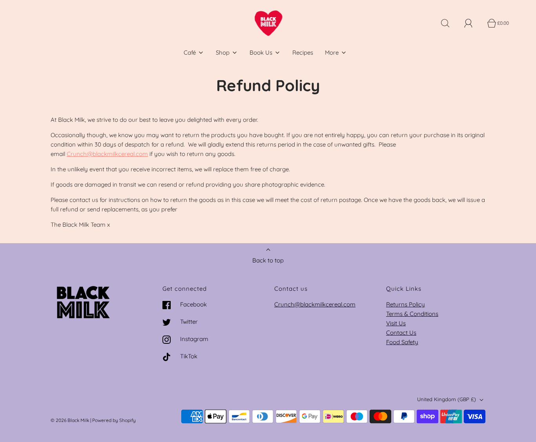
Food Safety (402, 342)
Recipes (302, 52)
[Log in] (472, 23)
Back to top (268, 260)
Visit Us (396, 323)
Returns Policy (405, 304)
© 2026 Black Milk (70, 420)
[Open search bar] (449, 23)
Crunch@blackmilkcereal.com (107, 154)
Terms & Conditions (412, 313)
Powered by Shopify (114, 420)
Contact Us (401, 332)
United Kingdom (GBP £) (447, 399)
